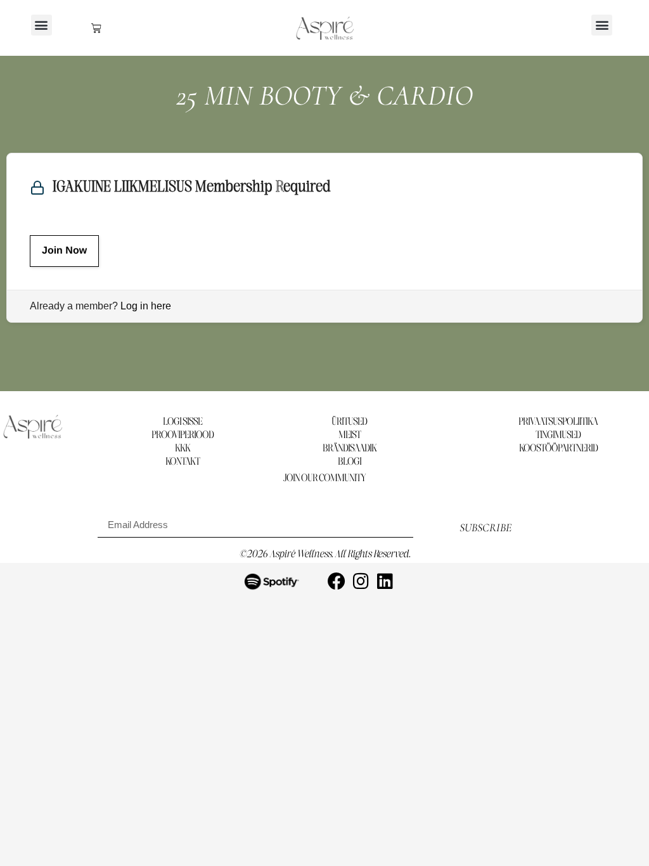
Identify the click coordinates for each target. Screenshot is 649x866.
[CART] (96, 28)
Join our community (324, 478)
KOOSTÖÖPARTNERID (558, 448)
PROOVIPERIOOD (182, 435)
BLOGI (349, 462)
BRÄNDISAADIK (349, 448)
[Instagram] (361, 581)
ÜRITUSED (349, 422)
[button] (41, 25)
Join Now (64, 250)
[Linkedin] (385, 581)
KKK (182, 448)
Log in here (145, 306)
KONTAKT (182, 462)
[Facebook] (336, 581)
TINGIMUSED (558, 435)
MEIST (349, 435)
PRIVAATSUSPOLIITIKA (558, 422)
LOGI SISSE (182, 422)
